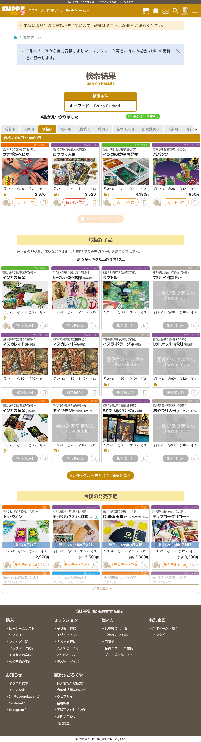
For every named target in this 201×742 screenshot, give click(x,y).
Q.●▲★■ (113, 517)
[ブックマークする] (44, 202)
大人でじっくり (68, 648)
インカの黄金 (13, 278)
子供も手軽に (66, 628)
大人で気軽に (66, 642)
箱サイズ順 (125, 129)
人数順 (173, 129)
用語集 (109, 642)
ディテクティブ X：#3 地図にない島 (75, 517)
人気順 (29, 129)
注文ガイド (17, 635)
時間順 (103, 129)
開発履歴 (63, 723)
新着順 (10, 129)
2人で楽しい (66, 655)
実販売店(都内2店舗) (72, 710)
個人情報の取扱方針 (71, 683)
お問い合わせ (66, 716)
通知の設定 (17, 690)
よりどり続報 (18, 683)
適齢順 (84, 129)
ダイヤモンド (64, 411)
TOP (33, 10)
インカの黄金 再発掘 (120, 154)
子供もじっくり (68, 635)
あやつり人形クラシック (117, 411)
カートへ (23, 202)
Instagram (16, 710)
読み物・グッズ (68, 662)
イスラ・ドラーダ (117, 344)
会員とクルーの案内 (119, 648)
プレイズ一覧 (18, 642)
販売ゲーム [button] (76, 10)
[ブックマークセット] (155, 10)
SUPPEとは (51, 10)
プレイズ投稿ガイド (119, 655)
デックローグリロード (170, 517)
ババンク (160, 154)
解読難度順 (150, 129)
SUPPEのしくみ (116, 628)
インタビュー (162, 635)
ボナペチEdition (116, 635)
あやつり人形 (64, 154)
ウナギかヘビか (15, 154)
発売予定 (21, 564)
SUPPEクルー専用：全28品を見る (100, 475)
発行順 (191, 129)
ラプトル (110, 278)
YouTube (15, 703)
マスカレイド (13, 344)
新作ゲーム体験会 (165, 628)
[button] (143, 116)
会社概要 (63, 703)
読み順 (66, 129)
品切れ (71, 202)
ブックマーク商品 (22, 648)
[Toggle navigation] (195, 11)
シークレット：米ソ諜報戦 (67, 278)
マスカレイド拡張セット (167, 278)
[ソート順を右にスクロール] (196, 129)
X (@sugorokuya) (22, 696)
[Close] (178, 51)
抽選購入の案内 (20, 655)
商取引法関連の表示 (71, 690)
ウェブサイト (66, 696)
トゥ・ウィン (12, 517)
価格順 (47, 129)
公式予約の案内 (20, 662)
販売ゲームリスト (22, 628)
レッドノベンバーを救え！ (168, 344)
